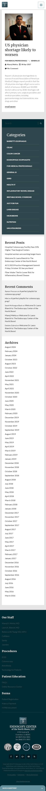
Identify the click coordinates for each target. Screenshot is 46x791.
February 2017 (11, 554)
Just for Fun (12, 203)
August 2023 (10, 363)
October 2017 (11, 521)
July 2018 (9, 484)
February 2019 (11, 455)
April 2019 (9, 446)
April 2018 (9, 496)
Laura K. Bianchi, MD (10, 627)
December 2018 (12, 463)
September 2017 (12, 525)
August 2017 (10, 529)
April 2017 (9, 546)
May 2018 (9, 492)
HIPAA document (9, 707)
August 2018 (10, 479)
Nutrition (11, 222)
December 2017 (12, 513)
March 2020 (10, 409)
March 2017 (10, 550)
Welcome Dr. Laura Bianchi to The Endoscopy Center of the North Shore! (23, 308)
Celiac (10, 147)
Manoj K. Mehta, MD (10, 623)
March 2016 (10, 595)
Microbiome (12, 216)
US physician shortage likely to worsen (20, 50)
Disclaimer (21, 775)
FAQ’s (4, 682)
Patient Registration (10, 699)
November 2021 (12, 380)
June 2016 (9, 587)
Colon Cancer (13, 154)
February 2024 (11, 351)
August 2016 (10, 579)
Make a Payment (9, 703)
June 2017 (9, 537)
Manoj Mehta (10, 315)
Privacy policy (11, 775)
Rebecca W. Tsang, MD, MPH (14, 632)
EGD (4, 657)
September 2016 (12, 575)
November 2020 (12, 392)
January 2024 (10, 355)
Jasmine (5, 644)
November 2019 (12, 421)
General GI (35, 61)
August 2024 (10, 347)
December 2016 (12, 562)
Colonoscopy (7, 661)
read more (10, 106)
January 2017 (10, 558)
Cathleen (5, 636)
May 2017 (9, 542)
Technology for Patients (11, 670)
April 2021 (9, 388)
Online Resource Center (12, 686)
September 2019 (12, 430)
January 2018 (10, 508)
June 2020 (9, 401)
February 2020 (11, 413)
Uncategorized (14, 228)
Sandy (4, 640)
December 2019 (12, 417)
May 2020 (9, 405)
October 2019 (11, 426)
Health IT (11, 185)
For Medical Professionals (16, 61)
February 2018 (11, 504)
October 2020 (11, 397)
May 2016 (9, 591)
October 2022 (11, 368)
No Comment (12, 68)
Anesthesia (6, 665)
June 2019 (9, 438)
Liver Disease (13, 210)
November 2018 (12, 467)
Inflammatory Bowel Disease (20, 191)
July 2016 (9, 583)
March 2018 (10, 500)
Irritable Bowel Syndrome (19, 197)
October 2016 (11, 571)
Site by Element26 (32, 775)
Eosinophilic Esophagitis (18, 160)
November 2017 (12, 517)
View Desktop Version (23, 781)
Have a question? (9, 788)
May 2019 (9, 442)
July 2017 (9, 533)
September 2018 (12, 475)
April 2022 (9, 376)
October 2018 (11, 471)
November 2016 (12, 566)
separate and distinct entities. (33, 770)
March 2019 (10, 450)
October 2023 (11, 359)
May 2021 (9, 384)
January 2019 (10, 459)
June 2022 (9, 372)
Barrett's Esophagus (16, 141)
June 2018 (9, 488)
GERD (9, 178)
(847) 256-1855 (24, 737)
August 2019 (10, 434)
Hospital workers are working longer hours (23, 254)
